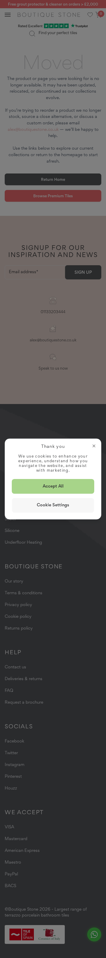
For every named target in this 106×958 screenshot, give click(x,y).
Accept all (53, 486)
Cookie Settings (53, 505)
